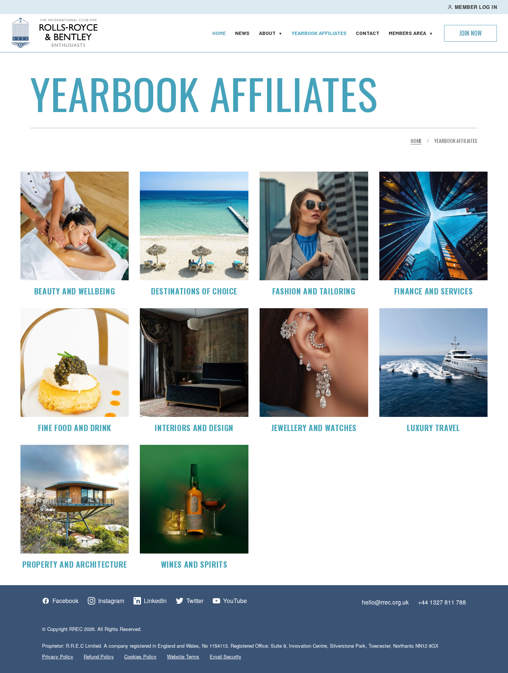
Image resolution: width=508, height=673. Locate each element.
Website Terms (183, 656)
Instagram (111, 601)
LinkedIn (155, 601)
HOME (416, 140)
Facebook (65, 601)
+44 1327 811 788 (442, 602)
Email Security (225, 656)
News (242, 33)
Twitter (194, 601)
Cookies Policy (140, 656)
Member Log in (476, 6)
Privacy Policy (57, 656)
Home (219, 33)
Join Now (470, 33)
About (270, 33)
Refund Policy (99, 656)
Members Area (411, 33)
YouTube (235, 601)
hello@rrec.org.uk (385, 602)
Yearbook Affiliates (319, 33)
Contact (367, 33)
